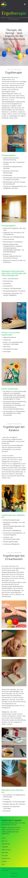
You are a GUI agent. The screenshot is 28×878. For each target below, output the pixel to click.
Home (3, 838)
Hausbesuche (6, 858)
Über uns (4, 841)
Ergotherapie (6, 844)
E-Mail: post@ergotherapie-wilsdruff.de (10, 832)
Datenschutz (14, 876)
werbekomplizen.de (10, 868)
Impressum (14, 873)
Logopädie (5, 846)
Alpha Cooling (6, 849)
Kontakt (4, 861)
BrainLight (5, 852)
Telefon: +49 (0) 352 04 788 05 (11, 827)
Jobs (3, 864)
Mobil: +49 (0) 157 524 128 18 (10, 829)
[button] (25, 4)
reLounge (5, 855)
